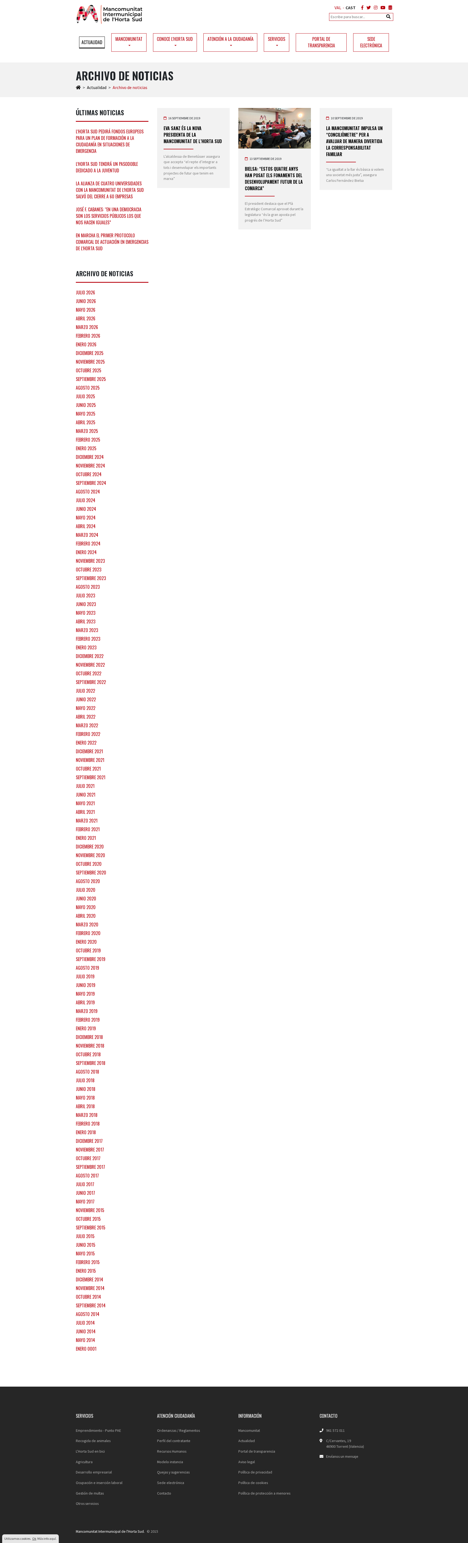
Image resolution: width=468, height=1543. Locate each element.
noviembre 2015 (90, 1210)
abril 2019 (85, 1002)
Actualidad (92, 42)
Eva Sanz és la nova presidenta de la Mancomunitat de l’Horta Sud (193, 134)
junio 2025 (86, 405)
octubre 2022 (88, 673)
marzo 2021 (87, 820)
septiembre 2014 (91, 1305)
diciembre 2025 (89, 353)
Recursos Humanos (171, 1451)
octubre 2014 (88, 1297)
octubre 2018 (88, 1054)
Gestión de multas (90, 1493)
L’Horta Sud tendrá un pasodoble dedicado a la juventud (107, 167)
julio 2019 (85, 976)
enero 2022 (86, 742)
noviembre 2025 (90, 361)
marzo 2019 (87, 1011)
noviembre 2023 (90, 561)
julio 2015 (85, 1236)
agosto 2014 (87, 1314)
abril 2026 (85, 318)
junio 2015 (85, 1245)
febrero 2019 (88, 1019)
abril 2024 (86, 526)
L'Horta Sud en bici (90, 1451)
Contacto (164, 1493)
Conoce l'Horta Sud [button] (175, 39)
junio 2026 (86, 301)
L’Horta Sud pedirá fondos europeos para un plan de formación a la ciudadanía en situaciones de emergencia (110, 141)
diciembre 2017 (89, 1141)
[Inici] (78, 87)
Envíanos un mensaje (342, 1456)
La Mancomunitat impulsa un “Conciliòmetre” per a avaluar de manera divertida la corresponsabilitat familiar (354, 141)
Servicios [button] (276, 39)
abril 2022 (85, 716)
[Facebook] (361, 7)
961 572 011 (335, 1430)
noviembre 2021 (90, 760)
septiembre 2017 (90, 1167)
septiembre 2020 (91, 872)
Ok (34, 1539)
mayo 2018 (85, 1097)
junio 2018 (85, 1089)
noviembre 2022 (90, 665)
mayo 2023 (85, 613)
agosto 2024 (88, 491)
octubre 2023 (88, 569)
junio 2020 (86, 898)
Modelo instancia (170, 1461)
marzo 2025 (87, 431)
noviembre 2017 (90, 1149)
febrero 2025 (88, 439)
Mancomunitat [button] (128, 39)
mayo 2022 (85, 708)
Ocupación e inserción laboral (99, 1482)
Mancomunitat (249, 1430)
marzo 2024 (87, 535)
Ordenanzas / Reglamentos (178, 1430)
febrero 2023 (88, 639)
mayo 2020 (86, 907)
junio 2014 (86, 1331)
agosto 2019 (87, 968)
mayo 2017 (85, 1201)
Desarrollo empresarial (94, 1472)
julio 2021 (85, 786)
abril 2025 (85, 422)
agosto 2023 (88, 587)
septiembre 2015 (90, 1227)
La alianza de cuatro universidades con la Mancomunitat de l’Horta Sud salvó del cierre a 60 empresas (110, 190)
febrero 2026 (88, 336)
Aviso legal (246, 1461)
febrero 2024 (88, 543)
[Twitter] (367, 7)
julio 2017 (85, 1184)
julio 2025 (85, 396)
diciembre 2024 (90, 457)
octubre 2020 (89, 864)
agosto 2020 (88, 881)
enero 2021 (86, 838)
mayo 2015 (85, 1253)
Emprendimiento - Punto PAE (98, 1430)
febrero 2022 (88, 734)
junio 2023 (86, 604)
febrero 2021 (88, 829)
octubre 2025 (88, 370)
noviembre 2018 (90, 1045)
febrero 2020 (88, 933)
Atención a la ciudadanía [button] (230, 39)
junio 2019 (85, 985)
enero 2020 (86, 942)
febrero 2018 (88, 1123)
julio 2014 (85, 1323)
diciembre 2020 (90, 846)
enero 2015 (86, 1271)
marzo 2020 (87, 924)
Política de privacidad (255, 1472)
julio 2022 (85, 690)
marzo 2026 (87, 327)
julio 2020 (85, 890)
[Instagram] (375, 7)
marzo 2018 (87, 1115)
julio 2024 (85, 500)
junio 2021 (85, 794)
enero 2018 (86, 1132)
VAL (337, 7)
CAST (351, 7)
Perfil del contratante (173, 1440)
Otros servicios (87, 1503)
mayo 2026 (85, 310)
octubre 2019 (88, 950)
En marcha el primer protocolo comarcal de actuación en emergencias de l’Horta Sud (112, 242)
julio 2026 (85, 292)
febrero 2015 (88, 1262)
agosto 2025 (88, 387)
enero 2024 (86, 552)
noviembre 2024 (90, 465)
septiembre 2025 (91, 379)
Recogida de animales (93, 1440)
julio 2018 (85, 1080)
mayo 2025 (85, 413)
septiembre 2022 (91, 682)
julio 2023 (85, 595)
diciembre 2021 (89, 751)
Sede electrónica (371, 42)
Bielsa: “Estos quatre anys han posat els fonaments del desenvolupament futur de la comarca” (274, 179)
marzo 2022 (87, 725)
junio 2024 (86, 509)
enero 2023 (86, 647)
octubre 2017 (88, 1158)
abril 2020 (86, 916)
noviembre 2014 (90, 1288)
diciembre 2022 (89, 656)
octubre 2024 (89, 474)
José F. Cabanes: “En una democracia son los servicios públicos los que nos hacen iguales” (108, 216)
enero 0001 (86, 1348)
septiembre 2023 (91, 578)
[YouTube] (381, 7)
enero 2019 (86, 1028)
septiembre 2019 (90, 959)
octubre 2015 (88, 1219)
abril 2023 (85, 621)
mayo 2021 (85, 803)
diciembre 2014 (89, 1279)
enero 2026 (86, 344)
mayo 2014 (85, 1340)
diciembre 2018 (89, 1037)
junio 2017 (85, 1193)
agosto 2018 (87, 1071)
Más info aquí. (47, 1539)
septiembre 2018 (90, 1063)
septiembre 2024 (91, 483)
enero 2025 (86, 448)
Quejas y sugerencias (173, 1472)
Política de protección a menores (264, 1493)
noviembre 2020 (90, 855)
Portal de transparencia (321, 42)
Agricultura (84, 1461)
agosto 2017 (87, 1175)
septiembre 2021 (90, 777)
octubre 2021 (88, 768)
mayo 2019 (85, 994)
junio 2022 (86, 699)
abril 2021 (85, 812)
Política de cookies (253, 1482)
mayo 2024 (86, 517)
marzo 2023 (87, 630)
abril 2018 (85, 1106)
